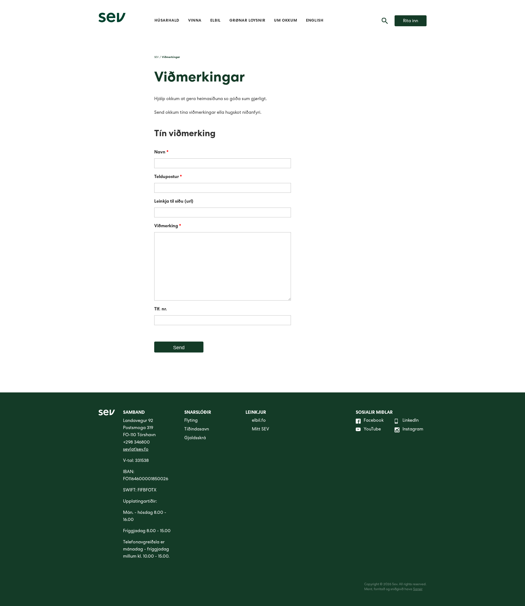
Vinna (195, 21)
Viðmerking (167, 226)
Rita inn (410, 21)
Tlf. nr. (160, 309)
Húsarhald (166, 21)
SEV (156, 57)
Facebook (374, 421)
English (314, 21)
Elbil (215, 21)
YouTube (372, 429)
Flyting (191, 421)
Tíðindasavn (196, 429)
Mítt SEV (260, 429)
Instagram (412, 429)
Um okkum (285, 21)
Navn (161, 152)
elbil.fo (259, 421)
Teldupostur (168, 177)
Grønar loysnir (247, 21)
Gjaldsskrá (195, 438)
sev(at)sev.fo (135, 450)
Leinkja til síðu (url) (173, 202)
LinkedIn (410, 421)
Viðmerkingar (171, 57)
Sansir (417, 589)
